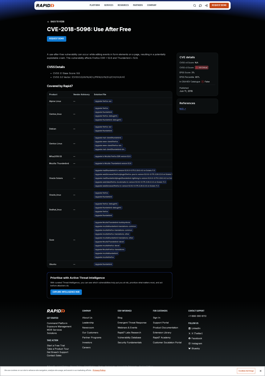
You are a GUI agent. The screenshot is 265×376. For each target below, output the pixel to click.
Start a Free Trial (56, 345)
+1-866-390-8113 (197, 316)
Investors (87, 342)
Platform (95, 5)
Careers (86, 347)
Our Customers (90, 332)
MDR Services (54, 329)
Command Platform (57, 323)
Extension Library (162, 332)
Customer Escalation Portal (167, 342)
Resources (123, 5)
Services (108, 5)
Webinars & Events (127, 327)
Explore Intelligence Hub (66, 292)
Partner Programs (91, 337)
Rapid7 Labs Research (129, 332)
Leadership (88, 322)
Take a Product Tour (58, 348)
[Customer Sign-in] (206, 5)
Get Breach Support (57, 352)
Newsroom (88, 327)
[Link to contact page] (200, 5)
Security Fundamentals (130, 342)
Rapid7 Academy (162, 337)
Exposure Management (59, 326)
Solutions (52, 333)
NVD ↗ (183, 109)
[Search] (194, 5)
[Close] (261, 371)
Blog (120, 317)
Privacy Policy (99, 370)
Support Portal (161, 322)
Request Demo (219, 5)
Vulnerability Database (129, 337)
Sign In (156, 317)
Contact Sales (54, 355)
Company (151, 5)
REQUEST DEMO (56, 39)
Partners (138, 5)
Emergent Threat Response (132, 322)
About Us (87, 317)
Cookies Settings (246, 371)
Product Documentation (165, 327)
